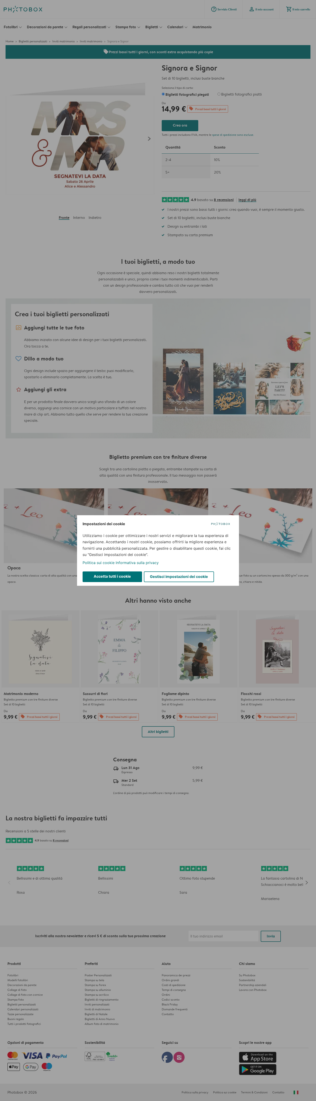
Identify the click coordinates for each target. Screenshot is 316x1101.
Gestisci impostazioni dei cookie (179, 576)
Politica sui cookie (99, 562)
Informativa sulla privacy (137, 562)
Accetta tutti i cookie (112, 576)
